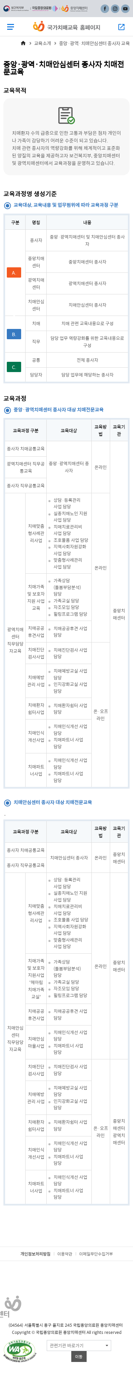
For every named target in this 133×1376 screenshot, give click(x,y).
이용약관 (64, 1254)
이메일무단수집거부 (96, 1254)
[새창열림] (16, 8)
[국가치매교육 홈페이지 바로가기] (66, 26)
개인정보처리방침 (35, 1254)
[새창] (19, 1351)
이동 (79, 1356)
